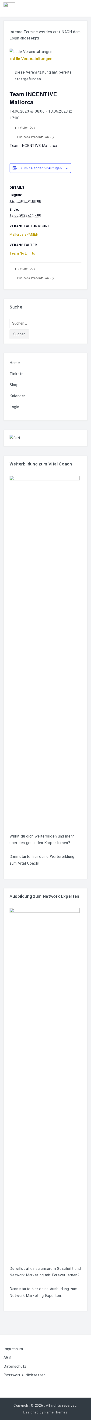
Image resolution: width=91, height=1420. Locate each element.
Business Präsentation (34, 137)
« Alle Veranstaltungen (31, 58)
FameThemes (56, 1412)
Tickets (16, 374)
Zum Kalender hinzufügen (41, 168)
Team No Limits (22, 253)
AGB (7, 1357)
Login (14, 407)
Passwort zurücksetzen (25, 1375)
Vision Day (26, 127)
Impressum (13, 1349)
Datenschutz (15, 1366)
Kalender (17, 396)
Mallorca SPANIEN (24, 234)
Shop (14, 385)
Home (15, 363)
